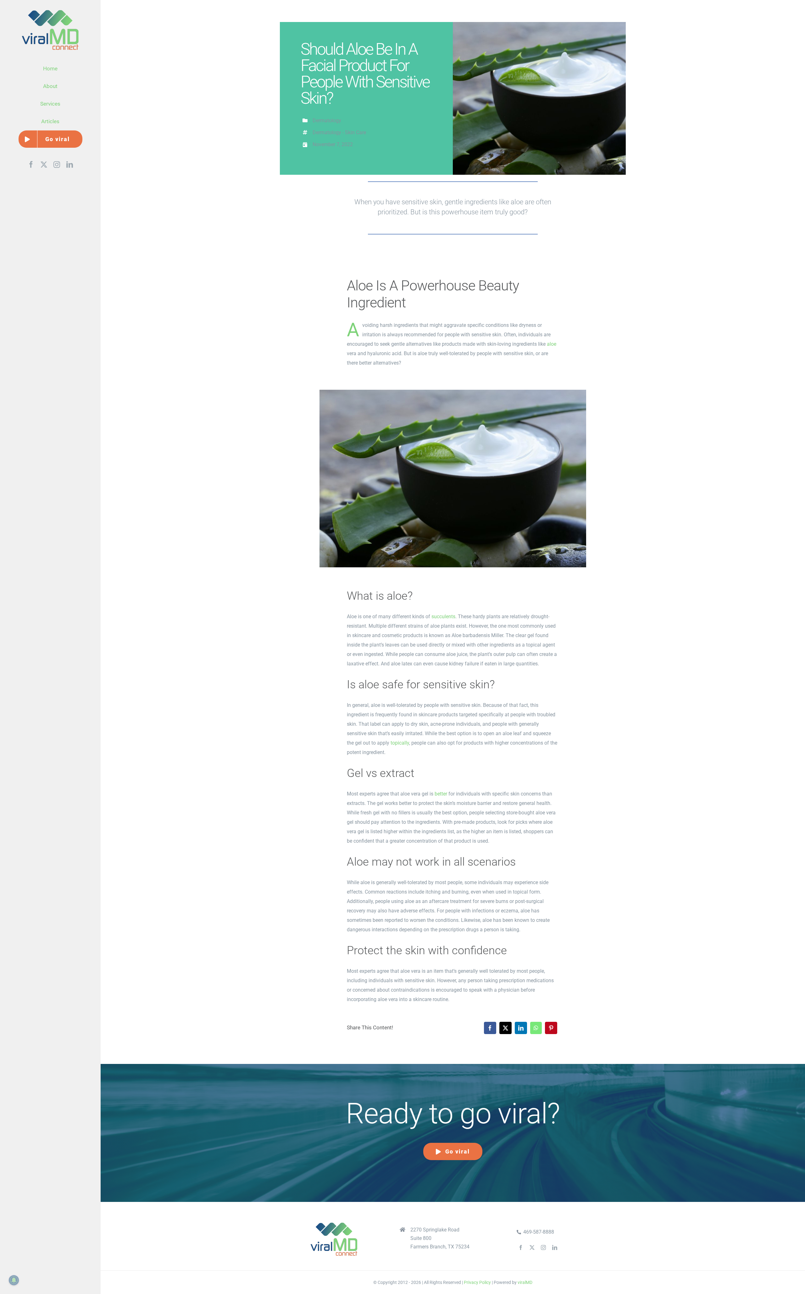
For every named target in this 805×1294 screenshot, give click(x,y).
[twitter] (532, 1247)
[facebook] (520, 1247)
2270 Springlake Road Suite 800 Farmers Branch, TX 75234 (439, 1238)
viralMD (525, 1282)
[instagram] (543, 1247)
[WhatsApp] (536, 1028)
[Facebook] (490, 1028)
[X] (505, 1028)
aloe (551, 344)
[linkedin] (554, 1247)
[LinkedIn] (521, 1028)
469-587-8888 (538, 1232)
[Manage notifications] (14, 1280)
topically (400, 743)
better (441, 794)
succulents (443, 616)
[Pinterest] (551, 1028)
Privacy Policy (477, 1282)
